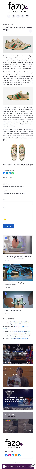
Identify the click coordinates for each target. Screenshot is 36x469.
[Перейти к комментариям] (33, 465)
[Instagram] (9, 455)
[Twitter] (13, 455)
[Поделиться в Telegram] (7, 173)
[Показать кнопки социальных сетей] (13, 16)
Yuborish (8, 226)
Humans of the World (12, 375)
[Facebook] (6, 455)
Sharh (5, 207)
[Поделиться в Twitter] (10, 173)
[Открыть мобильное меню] (27, 16)
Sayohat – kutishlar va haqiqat (21, 331)
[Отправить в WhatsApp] (12, 173)
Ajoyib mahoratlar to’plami (13, 310)
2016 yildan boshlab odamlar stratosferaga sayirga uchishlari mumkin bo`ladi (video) (15, 399)
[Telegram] (19, 455)
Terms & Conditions (10, 451)
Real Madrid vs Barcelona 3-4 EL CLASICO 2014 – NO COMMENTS (16, 353)
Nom (4, 199)
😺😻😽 (8, 420)
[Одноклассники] (16, 455)
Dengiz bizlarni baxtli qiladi (20, 338)
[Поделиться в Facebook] (4, 173)
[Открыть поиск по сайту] (22, 16)
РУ (9, 16)
